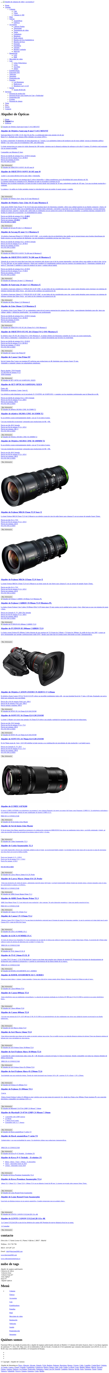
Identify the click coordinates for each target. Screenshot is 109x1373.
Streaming (12, 76)
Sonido (11, 88)
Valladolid (10, 1371)
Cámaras (12, 9)
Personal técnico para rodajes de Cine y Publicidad (26, 95)
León (60, 1367)
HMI (15, 57)
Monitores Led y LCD (21, 86)
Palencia (15, 1369)
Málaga (87, 1367)
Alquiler (8, 7)
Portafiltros (17, 46)
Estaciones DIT (14, 72)
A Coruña (4, 1367)
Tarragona (87, 1369)
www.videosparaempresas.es (10, 1259)
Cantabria (64, 1369)
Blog (6, 105)
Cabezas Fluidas (19, 26)
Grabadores (17, 34)
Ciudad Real (95, 1365)
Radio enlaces (18, 38)
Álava (20, 1365)
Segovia (71, 1369)
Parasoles (17, 44)
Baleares (56, 1365)
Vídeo (16, 13)
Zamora (24, 1371)
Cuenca (10, 1367)
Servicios (8, 92)
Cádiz (81, 1365)
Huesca (51, 1367)
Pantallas (12, 80)
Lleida (65, 1367)
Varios (16, 32)
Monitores (17, 36)
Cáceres (76, 1365)
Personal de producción (17, 93)
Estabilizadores (14, 70)
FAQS (7, 107)
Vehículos (12, 74)
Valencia (4, 1371)
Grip (10, 61)
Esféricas (17, 23)
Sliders (16, 69)
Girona (16, 1367)
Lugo (77, 1367)
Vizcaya (18, 1371)
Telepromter (18, 28)
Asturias (9, 1369)
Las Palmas (23, 1369)
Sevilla (77, 1369)
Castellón (87, 1365)
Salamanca (39, 1369)
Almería (38, 1365)
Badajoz (49, 1365)
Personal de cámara (15, 101)
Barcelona (63, 1365)
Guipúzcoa (39, 1367)
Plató (11, 17)
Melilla (41, 1371)
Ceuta (37, 1371)
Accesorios (13, 24)
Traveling (17, 67)
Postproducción (14, 78)
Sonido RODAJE (20, 90)
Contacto (8, 109)
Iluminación (13, 53)
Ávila (44, 1365)
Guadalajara (30, 1367)
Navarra (99, 1367)
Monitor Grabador (20, 49)
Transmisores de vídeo (21, 30)
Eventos (12, 99)
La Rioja (71, 1367)
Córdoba (103, 1365)
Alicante (32, 1365)
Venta (7, 103)
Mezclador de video (16, 59)
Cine (15, 11)
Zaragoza (30, 1371)
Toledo (99, 1369)
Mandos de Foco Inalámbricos (24, 40)
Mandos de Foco (19, 42)
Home (7, 5)
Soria (82, 1369)
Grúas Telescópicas (20, 63)
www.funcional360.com (9, 1255)
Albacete (26, 1365)
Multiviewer (18, 84)
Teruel (94, 1369)
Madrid (82, 1367)
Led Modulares (19, 82)
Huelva (46, 1367)
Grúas (16, 65)
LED (15, 55)
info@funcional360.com (14, 1251)
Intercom (17, 51)
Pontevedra (31, 1369)
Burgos (69, 1365)
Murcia (93, 1367)
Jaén (56, 1367)
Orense (3, 1369)
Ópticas (11, 19)
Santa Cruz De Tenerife (52, 1369)
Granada (23, 1367)
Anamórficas (18, 21)
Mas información (7, 165)
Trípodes (16, 47)
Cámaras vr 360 (19, 15)
